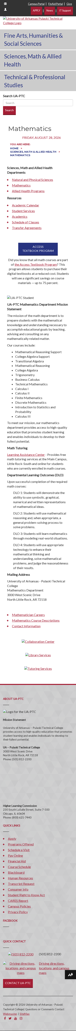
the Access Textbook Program (36, 264)
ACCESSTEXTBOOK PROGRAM (38, 248)
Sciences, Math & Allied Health (33, 60)
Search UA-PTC (14, 96)
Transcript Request (21, 884)
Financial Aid (17, 861)
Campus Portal (36, 3)
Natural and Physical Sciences (32, 180)
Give (69, 3)
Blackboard (16, 872)
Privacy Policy (18, 912)
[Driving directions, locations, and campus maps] (20, 968)
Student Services (23, 211)
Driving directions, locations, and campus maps (54, 968)
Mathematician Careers (28, 615)
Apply (12, 838)
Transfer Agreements (27, 228)
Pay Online (15, 855)
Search (9, 110)
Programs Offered (21, 844)
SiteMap (25, 1013)
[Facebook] (5, 1018)
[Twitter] (10, 1018)
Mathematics (21, 185)
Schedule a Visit (19, 850)
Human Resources (20, 878)
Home (14, 148)
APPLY (36, 10)
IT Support (65, 10)
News (49, 10)
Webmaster (10, 1013)
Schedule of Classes (25, 222)
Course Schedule (19, 867)
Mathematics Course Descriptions (36, 620)
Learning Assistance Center (26, 454)
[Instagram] (21, 1018)
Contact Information (26, 626)
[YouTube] (15, 1018)
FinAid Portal (55, 3)
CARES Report (18, 900)
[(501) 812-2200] (20, 954)
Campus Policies (19, 906)
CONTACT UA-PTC (18, 983)
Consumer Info (18, 889)
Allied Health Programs (28, 191)
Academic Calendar (25, 205)
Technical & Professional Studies (34, 81)
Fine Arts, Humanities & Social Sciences (33, 39)
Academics (19, 216)
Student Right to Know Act (26, 895)
